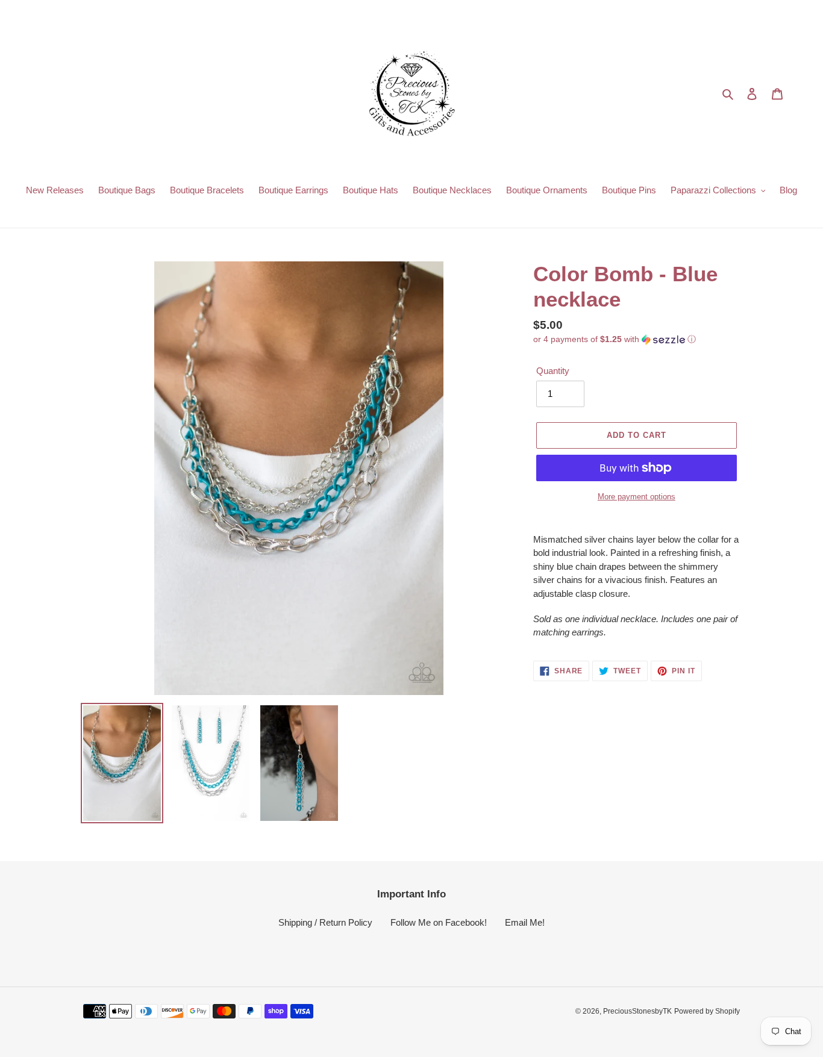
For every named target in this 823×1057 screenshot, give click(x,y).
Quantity (552, 371)
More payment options (636, 496)
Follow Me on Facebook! (438, 922)
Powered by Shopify (707, 1011)
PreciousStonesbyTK (637, 1011)
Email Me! (525, 922)
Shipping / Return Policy (325, 922)
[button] (614, 339)
